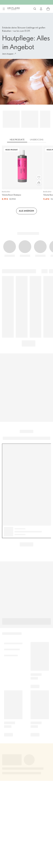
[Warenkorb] (48, 9)
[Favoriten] (38, 177)
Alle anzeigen (26, 210)
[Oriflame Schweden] (13, 9)
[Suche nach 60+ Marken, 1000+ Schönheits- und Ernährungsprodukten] (35, 9)
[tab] (17, 140)
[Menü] (3, 9)
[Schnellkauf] (38, 182)
